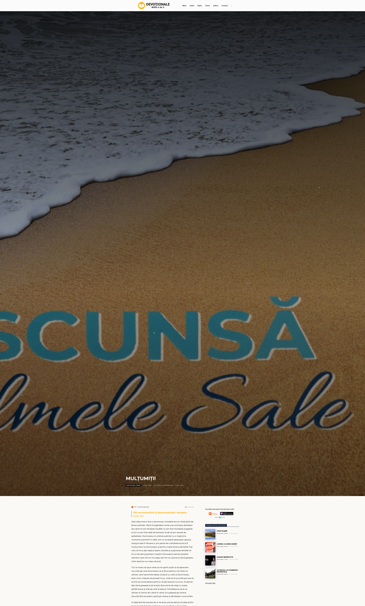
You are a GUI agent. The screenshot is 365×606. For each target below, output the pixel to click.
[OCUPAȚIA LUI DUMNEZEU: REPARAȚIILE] (210, 573)
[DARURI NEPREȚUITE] (210, 560)
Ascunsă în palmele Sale (164, 485)
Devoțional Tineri (222, 533)
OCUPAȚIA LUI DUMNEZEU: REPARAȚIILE (227, 571)
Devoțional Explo (222, 546)
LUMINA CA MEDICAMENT (227, 544)
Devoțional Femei (133, 485)
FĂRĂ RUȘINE (222, 531)
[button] (231, 6)
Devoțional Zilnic (222, 559)
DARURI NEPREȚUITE (225, 557)
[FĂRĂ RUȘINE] (210, 534)
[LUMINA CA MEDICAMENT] (210, 547)
